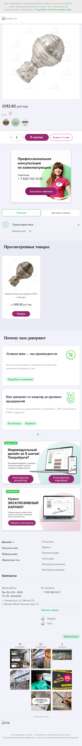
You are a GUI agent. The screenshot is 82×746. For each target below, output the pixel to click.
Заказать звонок (50, 610)
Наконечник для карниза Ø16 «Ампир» (21, 295)
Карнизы (30, 423)
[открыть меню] (78, 18)
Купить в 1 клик (61, 137)
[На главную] (19, 18)
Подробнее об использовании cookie (53, 9)
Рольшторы (14, 423)
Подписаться (71, 636)
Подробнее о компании (20, 379)
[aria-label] (41, 176)
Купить (21, 313)
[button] (38, 434)
